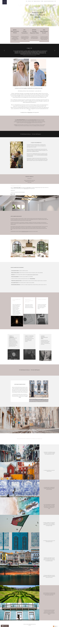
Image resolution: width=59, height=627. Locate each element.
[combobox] (55, 626)
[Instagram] (14, 194)
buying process (29, 122)
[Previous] (4, 50)
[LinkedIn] (11, 194)
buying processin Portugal (32, 119)
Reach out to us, (26, 188)
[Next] (54, 50)
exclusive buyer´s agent (25, 231)
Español (56, 626)
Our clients (15, 124)
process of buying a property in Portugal (32, 274)
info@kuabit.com (13, 190)
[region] (15, 35)
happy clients (30, 112)
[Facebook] (12, 194)
